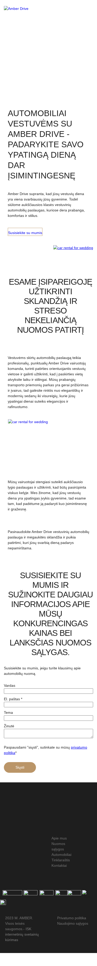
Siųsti (20, 767)
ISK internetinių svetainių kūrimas (22, 934)
